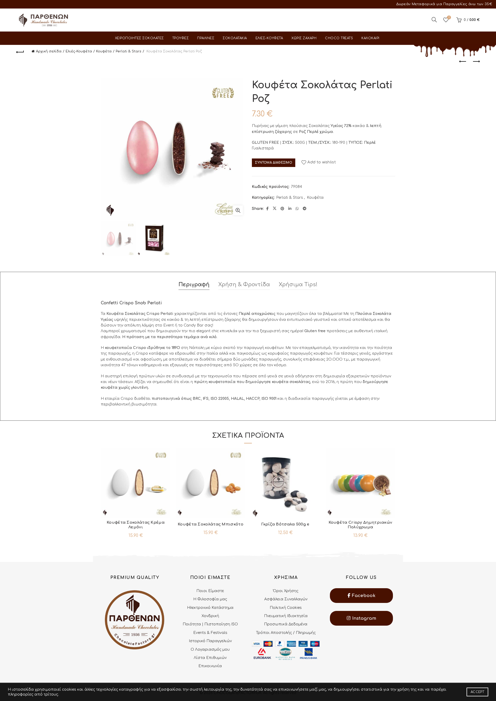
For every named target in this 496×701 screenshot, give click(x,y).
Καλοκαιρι (370, 38)
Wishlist (449, 17)
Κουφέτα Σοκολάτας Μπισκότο (210, 524)
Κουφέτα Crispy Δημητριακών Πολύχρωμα (360, 524)
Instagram (363, 618)
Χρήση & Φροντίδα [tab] (244, 285)
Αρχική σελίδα (48, 51)
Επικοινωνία (210, 666)
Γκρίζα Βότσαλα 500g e (285, 524)
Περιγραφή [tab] (194, 285)
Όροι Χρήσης (285, 591)
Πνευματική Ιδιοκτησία (286, 616)
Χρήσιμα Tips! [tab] (298, 285)
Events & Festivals (210, 633)
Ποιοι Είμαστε (210, 591)
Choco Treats (339, 38)
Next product (475, 62)
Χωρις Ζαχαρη (303, 38)
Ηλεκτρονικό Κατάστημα (210, 608)
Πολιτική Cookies (286, 608)
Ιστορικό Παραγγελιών (210, 641)
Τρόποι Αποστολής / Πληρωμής (286, 633)
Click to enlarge (238, 210)
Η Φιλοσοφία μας (210, 599)
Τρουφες (180, 38)
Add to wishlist (321, 162)
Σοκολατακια (235, 38)
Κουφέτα (104, 51)
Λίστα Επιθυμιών (210, 658)
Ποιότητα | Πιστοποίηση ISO (210, 624)
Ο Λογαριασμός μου (210, 649)
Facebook (363, 595)
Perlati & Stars (128, 51)
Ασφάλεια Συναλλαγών (285, 599)
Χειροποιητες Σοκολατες (139, 38)
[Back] (20, 51)
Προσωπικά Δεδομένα (285, 624)
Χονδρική (210, 616)
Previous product (462, 62)
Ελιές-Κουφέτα (79, 51)
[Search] (434, 19)
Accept (477, 692)
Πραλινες (205, 38)
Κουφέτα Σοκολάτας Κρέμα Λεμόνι (136, 524)
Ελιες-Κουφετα (269, 38)
